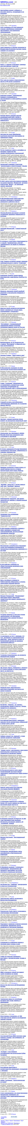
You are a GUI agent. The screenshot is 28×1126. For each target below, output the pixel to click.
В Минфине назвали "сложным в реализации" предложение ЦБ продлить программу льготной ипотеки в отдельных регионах (11, 869)
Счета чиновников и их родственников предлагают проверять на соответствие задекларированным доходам (13, 1095)
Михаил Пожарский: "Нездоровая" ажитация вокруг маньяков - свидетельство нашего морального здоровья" (12, 598)
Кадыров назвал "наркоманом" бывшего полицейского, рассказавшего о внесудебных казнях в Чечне (13, 98)
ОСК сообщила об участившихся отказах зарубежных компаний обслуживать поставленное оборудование (11, 30)
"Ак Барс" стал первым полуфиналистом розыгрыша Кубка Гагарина (12, 1053)
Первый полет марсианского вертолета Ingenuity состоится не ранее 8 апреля (12, 689)
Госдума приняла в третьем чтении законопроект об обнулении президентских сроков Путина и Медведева (12, 617)
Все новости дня (5, 5)
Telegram (3, 1121)
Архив (11, 1120)
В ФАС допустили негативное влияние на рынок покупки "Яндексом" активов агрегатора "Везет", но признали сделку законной (13, 183)
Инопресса (13, 211)
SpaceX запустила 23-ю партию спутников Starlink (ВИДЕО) (11, 788)
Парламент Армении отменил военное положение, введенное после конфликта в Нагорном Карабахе (13, 925)
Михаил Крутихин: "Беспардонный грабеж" (12, 838)
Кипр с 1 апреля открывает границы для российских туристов (13, 65)
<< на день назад (4, 1117)
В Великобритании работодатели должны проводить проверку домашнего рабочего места (12, 200)
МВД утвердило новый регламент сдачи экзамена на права (12, 973)
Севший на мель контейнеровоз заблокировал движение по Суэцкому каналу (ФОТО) (13, 403)
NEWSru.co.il (4, 1123)
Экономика (13, 25)
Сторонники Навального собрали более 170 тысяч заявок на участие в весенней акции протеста (13, 803)
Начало (3, 1120)
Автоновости (14, 196)
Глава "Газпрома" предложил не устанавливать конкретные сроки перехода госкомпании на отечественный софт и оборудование (13, 386)
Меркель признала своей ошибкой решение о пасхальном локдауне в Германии (12, 292)
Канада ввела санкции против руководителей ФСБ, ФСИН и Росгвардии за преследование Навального (11, 118)
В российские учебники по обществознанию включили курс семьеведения (11, 566)
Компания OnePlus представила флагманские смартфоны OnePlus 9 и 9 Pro (13, 277)
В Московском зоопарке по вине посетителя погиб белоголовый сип (13, 368)
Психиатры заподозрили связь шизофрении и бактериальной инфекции (11, 853)
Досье (7, 1120)
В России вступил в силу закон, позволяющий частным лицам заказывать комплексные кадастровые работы (14, 772)
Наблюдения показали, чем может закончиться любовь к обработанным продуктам (13, 500)
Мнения (13, 239)
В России (13, 45)
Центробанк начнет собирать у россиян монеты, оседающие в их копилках (12, 11)
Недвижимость (14, 785)
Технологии (14, 162)
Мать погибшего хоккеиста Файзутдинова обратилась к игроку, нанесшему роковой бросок (12, 581)
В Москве (10, 1123)
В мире (13, 78)
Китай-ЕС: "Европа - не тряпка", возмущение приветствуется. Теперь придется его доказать (13, 706)
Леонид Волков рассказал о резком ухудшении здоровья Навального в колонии (12, 214)
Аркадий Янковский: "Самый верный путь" (13, 229)
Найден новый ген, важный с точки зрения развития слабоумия (12, 736)
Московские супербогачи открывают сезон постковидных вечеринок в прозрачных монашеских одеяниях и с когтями (13, 548)
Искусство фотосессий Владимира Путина (12, 985)
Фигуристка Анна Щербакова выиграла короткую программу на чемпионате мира (12, 136)
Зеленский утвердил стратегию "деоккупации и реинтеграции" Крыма (13, 165)
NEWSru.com (6, 2)
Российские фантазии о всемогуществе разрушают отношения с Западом (13, 1069)
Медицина (13, 322)
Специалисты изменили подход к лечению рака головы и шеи (12, 943)
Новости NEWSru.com (7, 1124)
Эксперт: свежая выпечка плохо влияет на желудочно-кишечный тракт (13, 420)
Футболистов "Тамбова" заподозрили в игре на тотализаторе (13, 885)
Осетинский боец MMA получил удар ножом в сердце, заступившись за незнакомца (13, 1037)
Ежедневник (17, 1120)
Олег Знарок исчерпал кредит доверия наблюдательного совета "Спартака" (13, 262)
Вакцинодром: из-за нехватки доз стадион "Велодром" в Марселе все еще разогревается (12, 344)
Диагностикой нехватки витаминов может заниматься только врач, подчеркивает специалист (12, 309)
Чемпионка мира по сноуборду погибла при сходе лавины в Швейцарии (11, 1000)
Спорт (12, 148)
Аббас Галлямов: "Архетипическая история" (12, 1081)
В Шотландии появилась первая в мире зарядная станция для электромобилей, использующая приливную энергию (12, 531)
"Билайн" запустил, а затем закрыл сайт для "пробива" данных (12, 485)
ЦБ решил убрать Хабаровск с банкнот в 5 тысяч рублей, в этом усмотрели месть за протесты (13, 669)
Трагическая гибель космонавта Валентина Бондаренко (11, 899)
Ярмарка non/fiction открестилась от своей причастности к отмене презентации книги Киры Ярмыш (13, 469)
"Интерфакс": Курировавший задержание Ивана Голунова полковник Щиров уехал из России (12, 325)
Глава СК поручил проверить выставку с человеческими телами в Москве (13, 958)
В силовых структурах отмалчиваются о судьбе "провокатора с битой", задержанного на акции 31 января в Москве (13, 243)
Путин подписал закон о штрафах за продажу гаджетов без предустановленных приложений (13, 151)
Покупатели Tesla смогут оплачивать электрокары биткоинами (13, 912)
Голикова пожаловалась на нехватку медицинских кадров (13, 655)
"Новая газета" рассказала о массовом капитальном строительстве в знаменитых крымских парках (14, 751)
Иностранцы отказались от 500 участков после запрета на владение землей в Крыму (13, 1017)
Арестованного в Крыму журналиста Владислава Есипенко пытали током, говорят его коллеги (13, 49)
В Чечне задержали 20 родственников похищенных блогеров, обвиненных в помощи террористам (13, 450)
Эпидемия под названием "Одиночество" (9, 515)
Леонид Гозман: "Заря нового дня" (12, 355)
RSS (22, 1120)
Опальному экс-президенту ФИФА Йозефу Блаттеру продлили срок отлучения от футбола (12, 434)
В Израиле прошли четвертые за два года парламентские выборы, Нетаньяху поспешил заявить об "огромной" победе (13, 821)
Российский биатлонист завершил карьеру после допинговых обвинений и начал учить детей (13, 722)
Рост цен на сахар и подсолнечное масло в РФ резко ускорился (12, 80)
